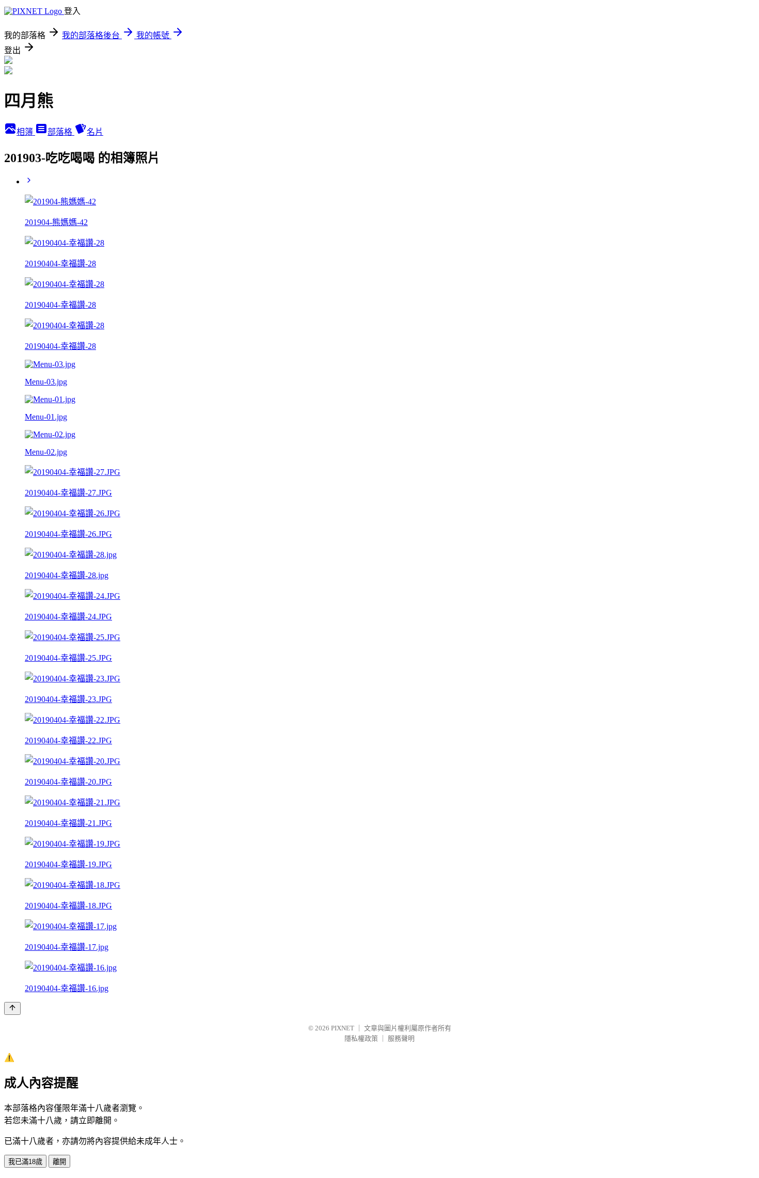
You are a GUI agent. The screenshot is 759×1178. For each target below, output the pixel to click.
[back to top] (12, 1008)
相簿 (26, 132)
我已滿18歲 (25, 1162)
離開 (59, 1162)
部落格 (61, 132)
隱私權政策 (361, 1038)
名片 (95, 132)
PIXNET (342, 1028)
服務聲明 (401, 1038)
